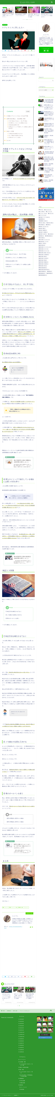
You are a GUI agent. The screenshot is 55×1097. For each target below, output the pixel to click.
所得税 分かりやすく (44, 226)
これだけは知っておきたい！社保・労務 (27, 1065)
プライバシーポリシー (7, 1095)
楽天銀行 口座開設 (43, 232)
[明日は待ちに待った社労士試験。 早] (45, 1018)
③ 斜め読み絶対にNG (14, 124)
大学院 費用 (50, 222)
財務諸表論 (50, 273)
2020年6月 (22, 1045)
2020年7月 (22, 1043)
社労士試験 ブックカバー (44, 239)
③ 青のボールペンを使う (15, 137)
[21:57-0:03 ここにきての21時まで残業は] (45, 1024)
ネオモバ (51, 213)
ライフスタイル (23, 1059)
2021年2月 (22, 1027)
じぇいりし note (43, 213)
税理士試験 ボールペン (44, 250)
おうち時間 (42, 211)
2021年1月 (22, 1030)
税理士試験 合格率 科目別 (44, 269)
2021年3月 (22, 1025)
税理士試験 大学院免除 (44, 254)
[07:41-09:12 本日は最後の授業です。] (45, 1030)
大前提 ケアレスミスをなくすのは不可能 (17, 116)
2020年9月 (22, 1038)
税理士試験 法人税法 (44, 258)
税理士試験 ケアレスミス (23, 907)
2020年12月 (22, 1032)
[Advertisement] (18, 94)
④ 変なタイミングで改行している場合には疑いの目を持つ (21, 127)
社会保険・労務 (23, 1061)
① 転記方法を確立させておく (16, 133)
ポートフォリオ (43, 215)
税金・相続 (22, 1069)
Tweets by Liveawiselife (7, 1017)
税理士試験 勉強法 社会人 (45, 252)
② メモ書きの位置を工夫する (16, 135)
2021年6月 (22, 1019)
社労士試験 (42, 237)
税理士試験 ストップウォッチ (45, 247)
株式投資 (22, 1089)
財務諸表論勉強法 (43, 275)
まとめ (9, 140)
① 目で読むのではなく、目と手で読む (18, 121)
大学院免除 (42, 224)
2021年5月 (22, 1021)
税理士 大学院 (43, 243)
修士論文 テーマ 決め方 (44, 217)
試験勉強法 (22, 1078)
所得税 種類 (42, 228)
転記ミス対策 (10, 131)
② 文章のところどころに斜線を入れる (18, 122)
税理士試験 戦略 (43, 256)
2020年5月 (22, 1047)
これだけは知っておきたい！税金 (27, 1072)
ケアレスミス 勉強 (13, 907)
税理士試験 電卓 (43, 265)
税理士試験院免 (43, 271)
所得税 (48, 224)
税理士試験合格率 (43, 267)
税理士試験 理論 (43, 260)
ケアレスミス (6, 907)
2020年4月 (22, 1049)
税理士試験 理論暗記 (44, 262)
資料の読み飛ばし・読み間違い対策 (16, 118)
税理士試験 (5, 24)
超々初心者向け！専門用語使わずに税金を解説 (27, 1076)
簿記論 (50, 271)
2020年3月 (22, 1051)
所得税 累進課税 (43, 230)
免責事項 (16, 1095)
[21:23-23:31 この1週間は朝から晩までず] (50, 1024)
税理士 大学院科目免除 (24, 1067)
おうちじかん (48, 209)
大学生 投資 (42, 222)
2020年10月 (22, 1036)
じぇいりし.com (27, 2)
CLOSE (27, 111)
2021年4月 (22, 1023)
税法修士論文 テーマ (44, 241)
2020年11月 (22, 1034)
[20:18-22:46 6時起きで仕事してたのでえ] (39, 1024)
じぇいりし (49, 211)
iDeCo (41, 209)
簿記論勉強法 (42, 273)
